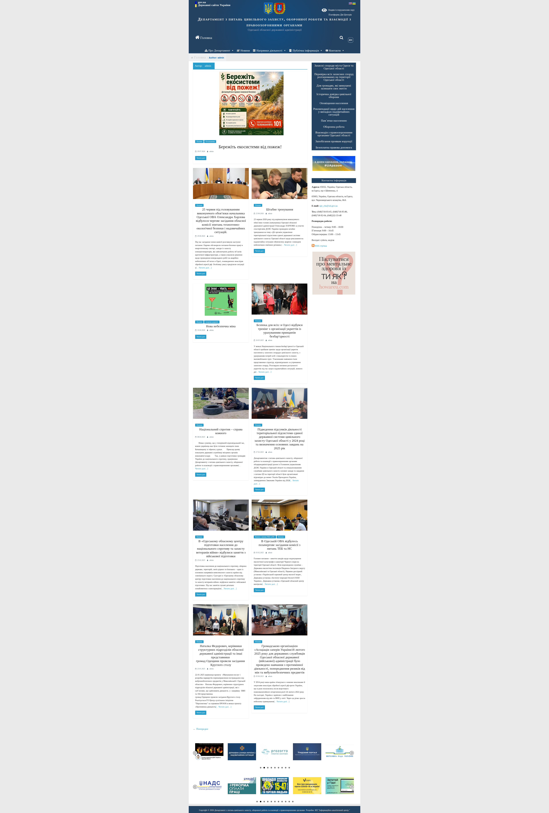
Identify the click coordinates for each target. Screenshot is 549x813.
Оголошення (210, 142)
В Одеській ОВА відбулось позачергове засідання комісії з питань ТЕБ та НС (279, 544)
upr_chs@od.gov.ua (328, 206)
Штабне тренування (279, 209)
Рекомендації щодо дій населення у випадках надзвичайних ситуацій (333, 111)
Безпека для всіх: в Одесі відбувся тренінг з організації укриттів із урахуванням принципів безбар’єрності (279, 330)
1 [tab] (260, 768)
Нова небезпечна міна (221, 326)
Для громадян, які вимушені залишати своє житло (334, 87)
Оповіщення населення (334, 103)
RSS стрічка (321, 246)
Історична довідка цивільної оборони (334, 96)
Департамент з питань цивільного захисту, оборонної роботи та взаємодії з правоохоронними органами (274, 22)
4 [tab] (271, 768)
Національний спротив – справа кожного (220, 431)
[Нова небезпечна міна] (221, 285)
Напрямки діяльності (269, 50)
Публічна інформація (306, 50)
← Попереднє (200, 728)
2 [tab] (264, 768)
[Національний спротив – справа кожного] (221, 389)
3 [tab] (267, 768)
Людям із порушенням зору (341, 10)
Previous (195, 753)
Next (352, 753)
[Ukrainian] (354, 3)
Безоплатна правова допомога (334, 147)
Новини (245, 50)
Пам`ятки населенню (334, 120)
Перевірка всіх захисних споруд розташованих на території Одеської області (333, 76)
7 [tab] (282, 768)
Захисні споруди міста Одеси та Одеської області (333, 67)
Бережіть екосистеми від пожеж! (250, 146)
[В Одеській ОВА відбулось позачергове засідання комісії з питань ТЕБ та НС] (279, 501)
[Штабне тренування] (279, 170)
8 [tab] (285, 768)
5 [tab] (274, 768)
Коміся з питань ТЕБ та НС (265, 537)
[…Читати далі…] (204, 268)
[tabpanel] (209, 753)
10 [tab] (289, 802)
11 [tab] (292, 802)
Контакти (335, 50)
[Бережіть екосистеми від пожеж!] (250, 73)
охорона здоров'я (212, 322)
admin (211, 151)
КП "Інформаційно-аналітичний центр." (332, 810)
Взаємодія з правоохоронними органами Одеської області (333, 134)
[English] (350, 3)
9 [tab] (289, 768)
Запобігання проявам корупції (333, 141)
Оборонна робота (333, 126)
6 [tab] (278, 768)
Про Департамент (219, 50)
